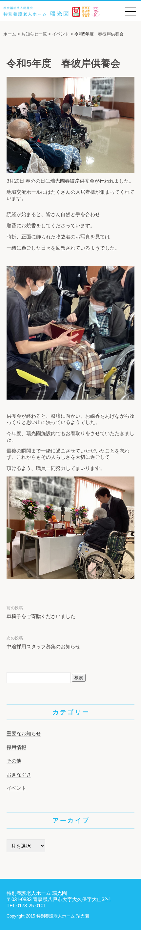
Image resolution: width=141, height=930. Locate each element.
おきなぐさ (19, 774)
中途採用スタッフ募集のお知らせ (43, 646)
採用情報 (16, 747)
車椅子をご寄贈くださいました (41, 616)
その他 (14, 761)
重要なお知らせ (24, 733)
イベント (16, 788)
